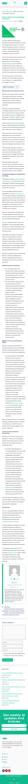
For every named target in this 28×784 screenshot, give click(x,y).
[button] (14, 2)
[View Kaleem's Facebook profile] (11, 579)
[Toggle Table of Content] (16, 87)
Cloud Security (9, 487)
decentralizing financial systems (10, 521)
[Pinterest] (6, 770)
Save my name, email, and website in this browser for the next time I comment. (14, 654)
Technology (9, 11)
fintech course (13, 552)
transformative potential (9, 63)
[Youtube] (9, 770)
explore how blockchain (17, 123)
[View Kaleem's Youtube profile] (14, 579)
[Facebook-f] (3, 770)
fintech (5, 222)
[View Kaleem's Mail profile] (17, 579)
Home (3, 11)
